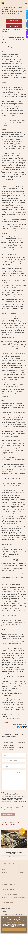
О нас (3, 867)
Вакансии (20, 872)
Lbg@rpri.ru (4, 911)
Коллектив (4, 872)
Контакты (20, 875)
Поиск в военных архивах (8, 884)
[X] (24, 727)
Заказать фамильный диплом (9, 887)
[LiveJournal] (26, 727)
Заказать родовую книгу (8, 889)
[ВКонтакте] (18, 727)
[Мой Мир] (22, 727)
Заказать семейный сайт (8, 900)
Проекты (3, 869)
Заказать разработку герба (9, 894)
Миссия (20, 869)
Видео (3, 875)
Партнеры (20, 867)
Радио (3, 877)
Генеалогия (10, 714)
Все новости (5, 722)
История (16, 714)
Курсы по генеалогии (7, 902)
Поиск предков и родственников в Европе (13, 897)
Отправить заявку (8, 814)
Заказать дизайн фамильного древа (11, 892)
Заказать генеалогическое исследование (14, 852)
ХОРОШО (14, 930)
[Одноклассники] (20, 727)
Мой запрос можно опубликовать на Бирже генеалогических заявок (12, 793)
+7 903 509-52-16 (5, 908)
